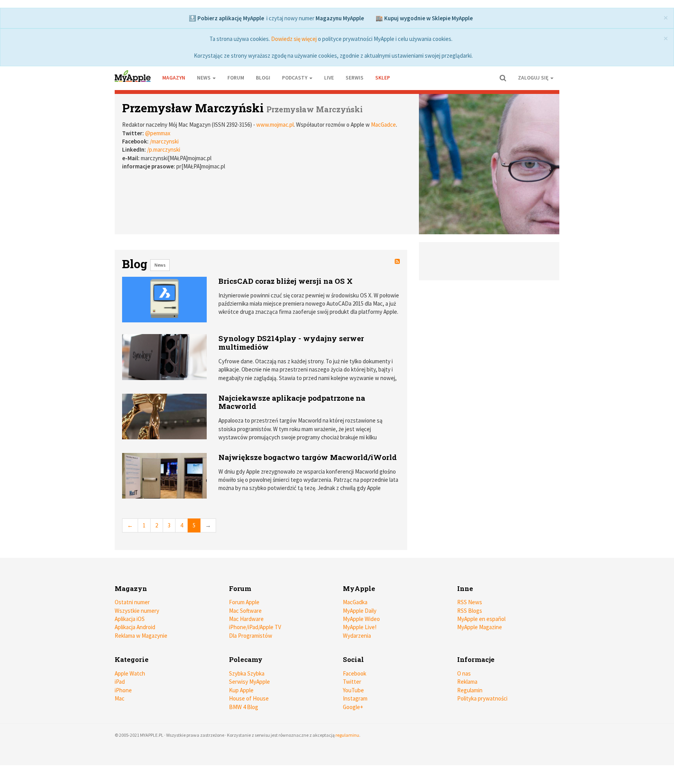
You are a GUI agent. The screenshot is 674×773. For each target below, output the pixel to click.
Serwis (355, 77)
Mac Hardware (246, 619)
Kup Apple (241, 690)
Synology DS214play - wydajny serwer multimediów (291, 342)
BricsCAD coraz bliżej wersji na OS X (285, 281)
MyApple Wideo (361, 619)
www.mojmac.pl (275, 124)
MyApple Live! (359, 627)
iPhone (123, 690)
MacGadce (383, 124)
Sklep (382, 77)
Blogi (263, 77)
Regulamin (469, 690)
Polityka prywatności (482, 698)
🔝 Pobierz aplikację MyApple (226, 18)
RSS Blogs (469, 610)
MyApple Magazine (479, 627)
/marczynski (164, 141)
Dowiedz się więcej (294, 38)
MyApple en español (481, 619)
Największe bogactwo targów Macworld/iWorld (307, 457)
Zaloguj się (534, 77)
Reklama (467, 681)
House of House (249, 698)
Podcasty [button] (295, 77)
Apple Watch (130, 673)
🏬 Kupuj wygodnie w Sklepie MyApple (424, 18)
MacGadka (355, 602)
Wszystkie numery (137, 610)
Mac (119, 698)
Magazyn (173, 77)
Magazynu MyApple (340, 18)
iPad (120, 681)
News (159, 265)
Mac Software (245, 610)
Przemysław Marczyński (193, 107)
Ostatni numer (132, 602)
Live (329, 77)
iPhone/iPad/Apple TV (255, 627)
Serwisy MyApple (249, 681)
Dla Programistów (250, 635)
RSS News (469, 602)
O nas (464, 673)
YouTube (353, 690)
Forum (235, 77)
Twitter (352, 681)
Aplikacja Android (135, 627)
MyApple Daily (359, 610)
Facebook (354, 673)
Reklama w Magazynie (141, 635)
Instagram (355, 698)
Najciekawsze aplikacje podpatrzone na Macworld (291, 402)
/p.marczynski (163, 149)
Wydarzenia (357, 635)
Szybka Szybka (246, 673)
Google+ (353, 707)
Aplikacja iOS (130, 619)
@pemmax (157, 133)
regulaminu (347, 735)
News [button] (204, 77)
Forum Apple (244, 602)
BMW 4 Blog (243, 707)
